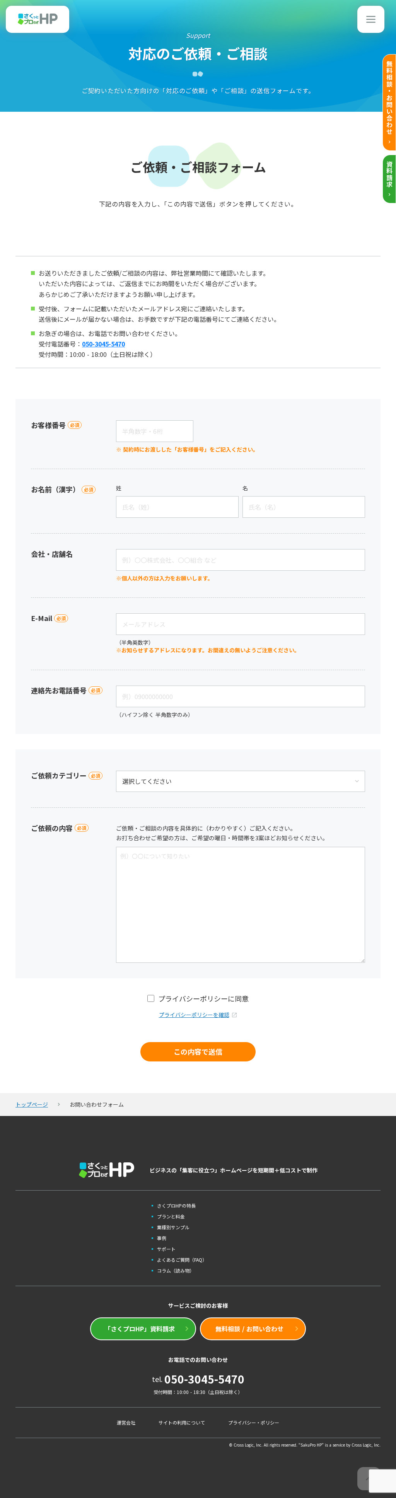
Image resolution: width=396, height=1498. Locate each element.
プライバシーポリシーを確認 (194, 1015)
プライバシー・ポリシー (253, 1422)
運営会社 (126, 1422)
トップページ (31, 1104)
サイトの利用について (182, 1422)
